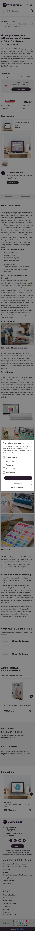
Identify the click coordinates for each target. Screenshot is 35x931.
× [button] (31, 442)
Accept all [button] (18, 478)
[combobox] (28, 442)
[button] (17, 488)
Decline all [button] (18, 483)
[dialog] (17, 465)
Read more (15, 453)
